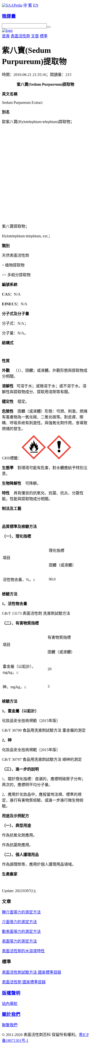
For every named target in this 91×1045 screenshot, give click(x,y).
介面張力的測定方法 (19, 922)
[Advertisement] (45, 173)
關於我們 (11, 1014)
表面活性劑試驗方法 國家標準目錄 (31, 972)
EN (35, 5)
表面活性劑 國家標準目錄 (24, 982)
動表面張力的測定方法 (21, 931)
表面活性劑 (20, 36)
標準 (44, 36)
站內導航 (9, 1004)
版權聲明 (11, 992)
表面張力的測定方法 (19, 941)
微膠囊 (9, 16)
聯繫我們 (9, 1025)
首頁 (6, 36)
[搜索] (49, 27)
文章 (35, 36)
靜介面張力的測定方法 (21, 912)
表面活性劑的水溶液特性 (23, 951)
